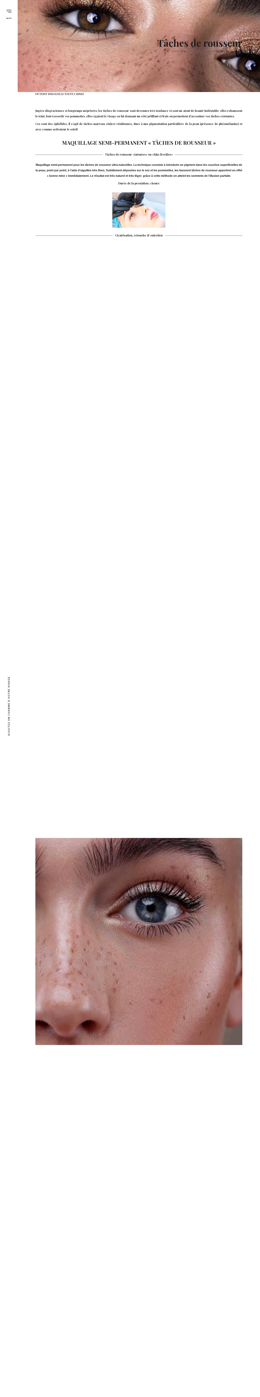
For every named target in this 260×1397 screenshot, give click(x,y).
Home (175, 51)
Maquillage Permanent (197, 51)
